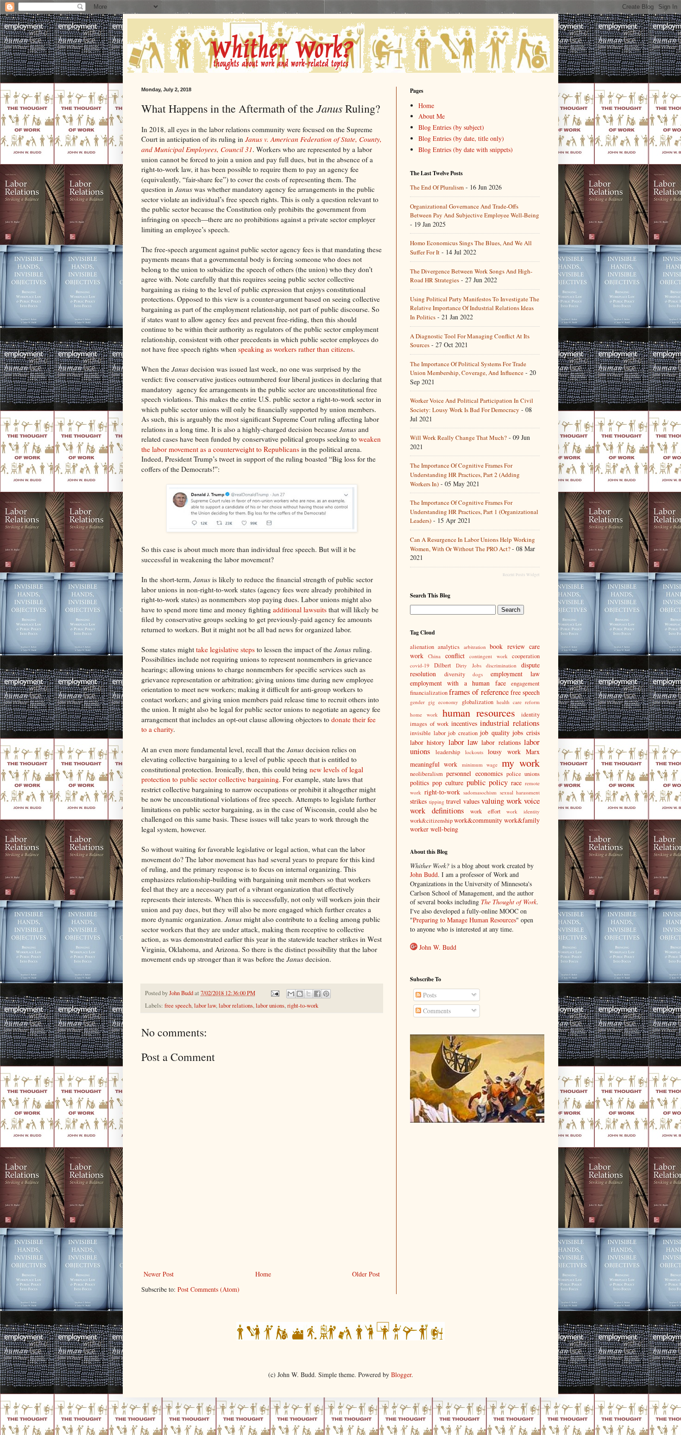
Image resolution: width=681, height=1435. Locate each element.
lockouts (474, 752)
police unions (523, 774)
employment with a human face (458, 683)
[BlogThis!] (299, 993)
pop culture (447, 782)
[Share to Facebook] (317, 993)
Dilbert (442, 665)
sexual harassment (520, 792)
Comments (436, 1010)
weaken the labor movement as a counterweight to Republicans (261, 444)
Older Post (366, 1274)
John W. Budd (437, 947)
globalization (477, 702)
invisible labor (428, 733)
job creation (463, 733)
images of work (429, 724)
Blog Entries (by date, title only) (461, 138)
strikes (418, 801)
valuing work (501, 800)
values (471, 801)
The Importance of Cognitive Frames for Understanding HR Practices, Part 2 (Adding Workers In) (465, 474)
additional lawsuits (300, 609)
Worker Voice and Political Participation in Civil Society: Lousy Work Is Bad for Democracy (471, 405)
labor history (427, 742)
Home (263, 1274)
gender (417, 701)
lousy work (504, 751)
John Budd (424, 874)
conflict (455, 655)
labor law (205, 1006)
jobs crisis (526, 732)
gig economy (443, 701)
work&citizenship (431, 821)
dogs (478, 674)
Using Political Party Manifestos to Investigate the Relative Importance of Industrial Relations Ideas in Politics (474, 308)
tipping (436, 801)
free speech (177, 1006)
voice (532, 800)
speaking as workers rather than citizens (295, 349)
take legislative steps (225, 649)
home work (424, 714)
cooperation (526, 656)
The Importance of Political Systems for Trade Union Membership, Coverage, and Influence (468, 368)
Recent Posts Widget (521, 575)
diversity (454, 674)
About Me (431, 116)
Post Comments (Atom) (208, 1289)
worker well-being (434, 829)
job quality (495, 732)
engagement (525, 683)
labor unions (270, 1006)
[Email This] (291, 993)
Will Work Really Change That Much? (458, 437)
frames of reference (478, 691)
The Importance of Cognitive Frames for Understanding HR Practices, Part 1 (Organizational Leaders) (474, 511)
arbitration (475, 646)
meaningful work (433, 764)
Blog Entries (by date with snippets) (465, 149)
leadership (447, 752)
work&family (522, 820)
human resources (478, 712)
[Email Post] (274, 993)
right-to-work (302, 1006)
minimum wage (480, 764)
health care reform (518, 701)
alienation (422, 647)
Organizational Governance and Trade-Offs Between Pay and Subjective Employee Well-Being (474, 211)
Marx (533, 751)
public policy (487, 782)
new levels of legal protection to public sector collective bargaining (252, 774)
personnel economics (474, 773)
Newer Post (159, 1274)
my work (521, 762)
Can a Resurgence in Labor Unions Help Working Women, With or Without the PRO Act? (472, 544)
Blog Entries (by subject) (451, 127)
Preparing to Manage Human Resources (464, 919)
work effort (485, 811)
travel (453, 801)
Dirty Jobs (468, 665)
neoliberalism (426, 774)
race (516, 782)
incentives (464, 723)
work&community (478, 820)
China (434, 656)
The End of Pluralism (437, 187)
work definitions (437, 810)
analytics (449, 647)
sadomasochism (480, 792)
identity (530, 714)
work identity (523, 811)
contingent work (488, 656)
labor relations (236, 1006)
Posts (428, 995)
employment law (515, 673)
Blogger (401, 1374)
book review (507, 646)
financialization (429, 693)
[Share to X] (308, 993)
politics (419, 782)
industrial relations (510, 723)
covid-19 (419, 665)
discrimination (501, 665)
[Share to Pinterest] (326, 993)
